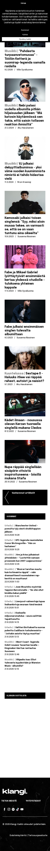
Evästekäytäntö (18, 835)
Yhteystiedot (33, 801)
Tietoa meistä (9, 801)
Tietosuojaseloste (37, 835)
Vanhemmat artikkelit (23, 493)
